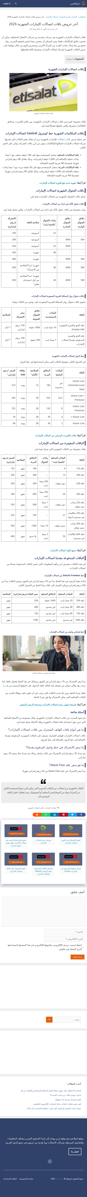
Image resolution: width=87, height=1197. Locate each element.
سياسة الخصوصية (26, 1179)
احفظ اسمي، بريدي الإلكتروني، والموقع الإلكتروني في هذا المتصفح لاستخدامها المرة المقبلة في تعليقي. (45, 947)
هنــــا (5, 685)
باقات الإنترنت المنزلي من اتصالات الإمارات (55, 435)
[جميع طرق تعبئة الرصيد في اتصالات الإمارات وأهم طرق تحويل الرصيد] (16, 835)
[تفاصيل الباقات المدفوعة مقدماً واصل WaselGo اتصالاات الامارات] (43, 863)
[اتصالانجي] (83, 3)
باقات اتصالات (63, 139)
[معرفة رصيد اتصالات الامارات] (43, 835)
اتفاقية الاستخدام (10, 1179)
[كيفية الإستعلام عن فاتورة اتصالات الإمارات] (70, 835)
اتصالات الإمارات (51, 17)
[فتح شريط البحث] (16, 3)
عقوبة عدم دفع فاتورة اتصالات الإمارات (57, 183)
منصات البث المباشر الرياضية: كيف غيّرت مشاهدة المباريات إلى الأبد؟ (53, 1108)
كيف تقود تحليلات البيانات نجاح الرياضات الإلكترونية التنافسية (57, 1104)
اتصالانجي (75, 3)
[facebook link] (50, 1161)
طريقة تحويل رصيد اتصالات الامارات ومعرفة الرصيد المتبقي (48, 704)
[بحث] (49, 1020)
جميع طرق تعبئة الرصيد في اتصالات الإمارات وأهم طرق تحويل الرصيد (16, 843)
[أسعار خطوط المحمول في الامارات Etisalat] (70, 863)
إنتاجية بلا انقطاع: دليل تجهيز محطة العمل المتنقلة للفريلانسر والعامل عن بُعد (51, 1090)
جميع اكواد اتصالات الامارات (63, 550)
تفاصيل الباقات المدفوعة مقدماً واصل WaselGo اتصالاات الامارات (43, 871)
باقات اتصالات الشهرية (36, 808)
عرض (70, 59)
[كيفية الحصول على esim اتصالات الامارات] (16, 863)
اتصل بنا (75, 1151)
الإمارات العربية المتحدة (68, 17)
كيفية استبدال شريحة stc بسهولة (68, 1099)
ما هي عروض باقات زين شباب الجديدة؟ (65, 1095)
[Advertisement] (43, 987)
